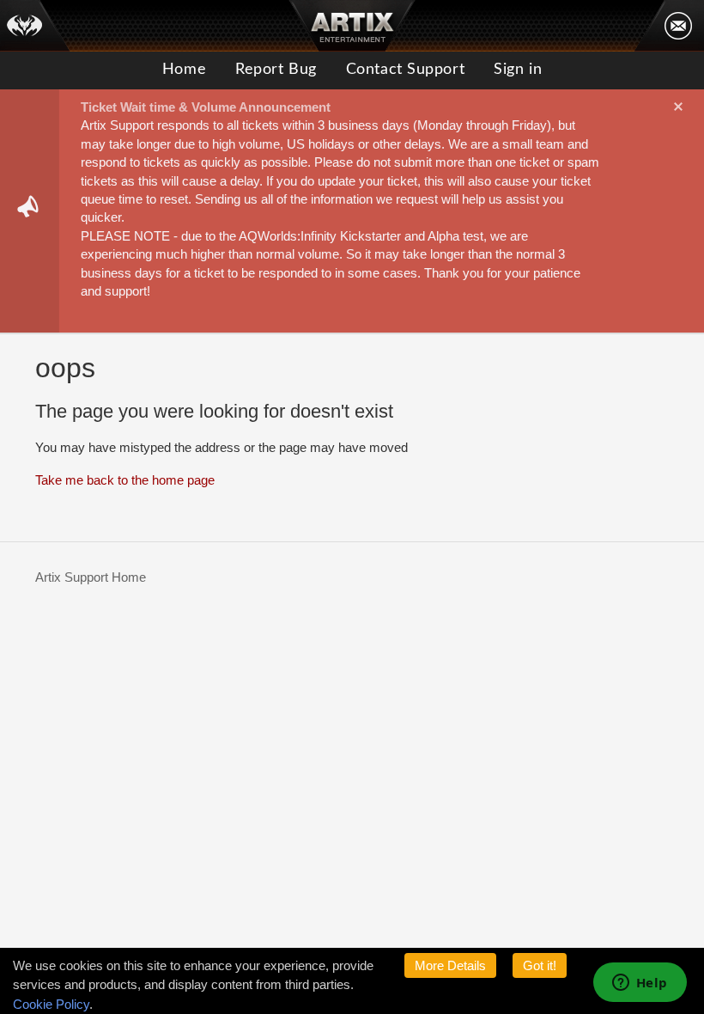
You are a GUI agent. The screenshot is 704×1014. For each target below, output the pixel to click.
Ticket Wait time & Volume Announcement (206, 107)
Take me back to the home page (125, 480)
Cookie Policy (51, 1004)
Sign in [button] (518, 69)
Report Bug (276, 69)
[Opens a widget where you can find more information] (639, 983)
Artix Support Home (90, 577)
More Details (450, 965)
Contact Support (405, 69)
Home (184, 69)
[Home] (35, 26)
